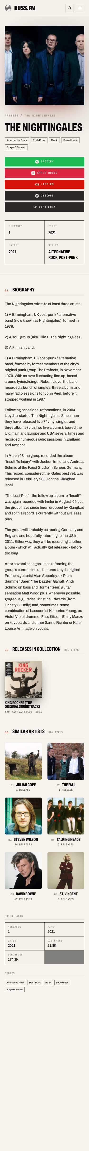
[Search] (69, 8)
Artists (12, 115)
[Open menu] (80, 8)
